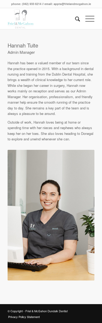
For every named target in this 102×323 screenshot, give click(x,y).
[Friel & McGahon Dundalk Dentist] (42, 18)
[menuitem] (75, 18)
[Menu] (87, 18)
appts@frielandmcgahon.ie (72, 4)
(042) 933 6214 (31, 4)
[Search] (75, 18)
